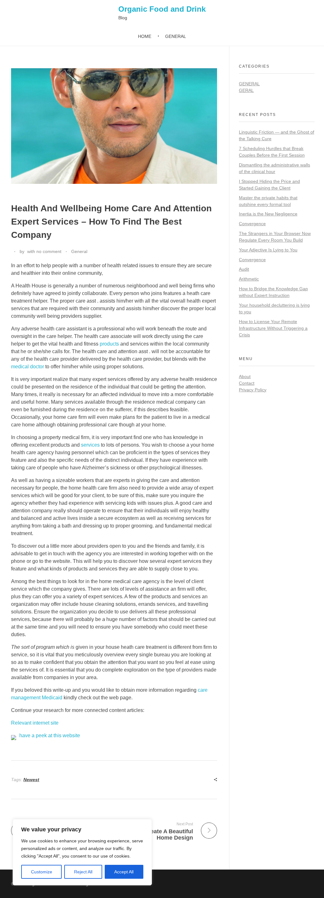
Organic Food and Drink (162, 9)
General (79, 251)
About (245, 376)
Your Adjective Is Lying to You (268, 249)
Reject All (83, 871)
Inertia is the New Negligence (268, 213)
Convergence (252, 223)
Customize (41, 871)
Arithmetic (249, 278)
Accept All (124, 871)
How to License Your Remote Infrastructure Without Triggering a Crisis (273, 328)
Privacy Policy (252, 389)
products (109, 344)
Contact (246, 383)
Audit (244, 269)
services (90, 445)
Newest (31, 779)
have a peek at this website (49, 735)
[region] (82, 852)
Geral (246, 90)
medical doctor (27, 366)
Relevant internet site (35, 723)
